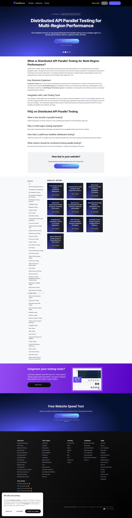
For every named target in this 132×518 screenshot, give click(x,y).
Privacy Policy (92, 506)
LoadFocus (84, 98)
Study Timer (103, 476)
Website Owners (46, 459)
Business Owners (46, 467)
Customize (19, 511)
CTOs (43, 464)
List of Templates (105, 447)
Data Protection (99, 506)
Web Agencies (45, 447)
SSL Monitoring (20, 459)
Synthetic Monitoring (22, 474)
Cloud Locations (104, 462)
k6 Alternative (87, 445)
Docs (68, 452)
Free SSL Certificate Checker (23, 490)
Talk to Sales (96, 3)
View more (44, 476)
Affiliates (69, 450)
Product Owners (46, 450)
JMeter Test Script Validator (23, 488)
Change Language (110, 508)
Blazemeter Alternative (89, 443)
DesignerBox (103, 479)
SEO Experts (45, 443)
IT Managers (45, 457)
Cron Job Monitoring (22, 462)
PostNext (103, 469)
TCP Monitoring (20, 467)
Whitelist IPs (103, 457)
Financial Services (46, 474)
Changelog (103, 452)
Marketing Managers (46, 462)
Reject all (9, 511)
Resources (39, 3)
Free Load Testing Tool (22, 485)
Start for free (113, 3)
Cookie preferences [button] (109, 506)
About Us (103, 464)
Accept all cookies (33, 511)
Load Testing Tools (105, 455)
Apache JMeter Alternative (90, 457)
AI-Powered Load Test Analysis (24, 469)
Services (31, 3)
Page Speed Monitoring (22, 443)
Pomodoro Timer (104, 474)
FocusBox (103, 471)
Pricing (47, 3)
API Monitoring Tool (21, 455)
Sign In (104, 3)
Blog (68, 455)
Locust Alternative (88, 452)
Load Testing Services (22, 452)
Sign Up (69, 447)
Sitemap (69, 462)
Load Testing (20, 445)
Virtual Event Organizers (47, 469)
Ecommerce (45, 455)
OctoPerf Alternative (89, 447)
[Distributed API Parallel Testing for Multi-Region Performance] (63, 52)
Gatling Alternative (88, 450)
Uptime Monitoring (21, 457)
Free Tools (103, 443)
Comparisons (70, 459)
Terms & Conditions (83, 506)
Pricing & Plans (70, 443)
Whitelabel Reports (105, 459)
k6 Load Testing (20, 450)
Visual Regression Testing (23, 476)
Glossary (103, 445)
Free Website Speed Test (23, 483)
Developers (44, 445)
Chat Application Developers (48, 471)
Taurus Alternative (88, 455)
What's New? (103, 450)
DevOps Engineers (46, 452)
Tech (68, 457)
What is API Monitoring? (106, 467)
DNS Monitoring (20, 464)
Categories (56, 14)
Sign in (68, 445)
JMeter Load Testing (22, 447)
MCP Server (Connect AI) (23, 471)
